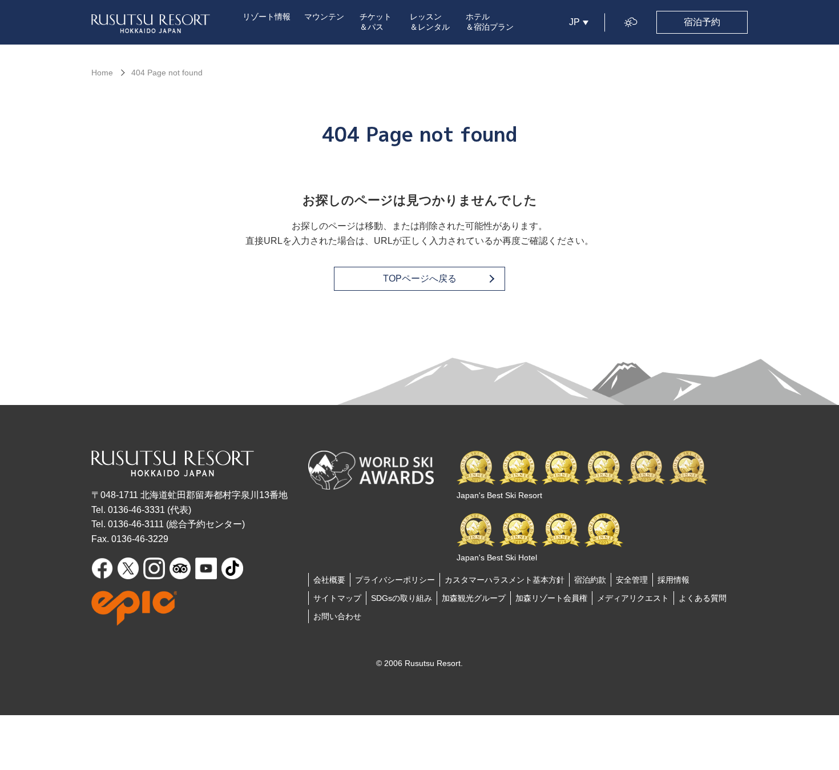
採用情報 (673, 579)
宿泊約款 (590, 579)
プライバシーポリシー (395, 579)
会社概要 (329, 579)
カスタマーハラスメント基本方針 (504, 579)
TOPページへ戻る (420, 278)
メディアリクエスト (633, 598)
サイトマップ (337, 598)
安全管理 (632, 579)
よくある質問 (703, 598)
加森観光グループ (474, 598)
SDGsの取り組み (401, 598)
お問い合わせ (337, 616)
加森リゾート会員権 (551, 598)
